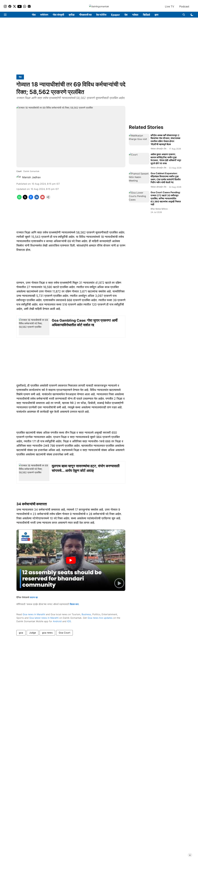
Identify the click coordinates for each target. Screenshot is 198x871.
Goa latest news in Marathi (44, 617)
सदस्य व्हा (34, 597)
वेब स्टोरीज (101, 14)
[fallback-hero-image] (139, 139)
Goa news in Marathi (34, 614)
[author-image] (18, 177)
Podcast (184, 6)
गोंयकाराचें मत (85, 14)
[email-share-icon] (42, 198)
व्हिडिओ (146, 14)
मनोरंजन (44, 14)
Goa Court (64, 632)
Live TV (169, 6)
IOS (69, 621)
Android (57, 621)
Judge (32, 632)
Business (86, 614)
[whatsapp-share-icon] (19, 198)
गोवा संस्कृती (58, 14)
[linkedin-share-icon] (36, 198)
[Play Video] (71, 560)
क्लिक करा (74, 604)
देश (126, 14)
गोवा (34, 14)
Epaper (115, 14)
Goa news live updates (100, 617)
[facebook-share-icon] (31, 198)
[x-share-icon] (25, 198)
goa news (47, 632)
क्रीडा (72, 14)
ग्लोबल (135, 14)
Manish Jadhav (31, 177)
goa (21, 632)
